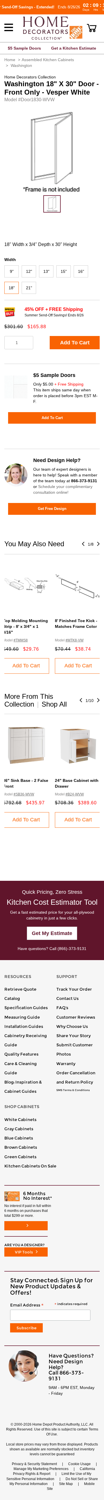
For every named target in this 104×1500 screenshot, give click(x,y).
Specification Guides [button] (26, 1007)
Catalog (12, 998)
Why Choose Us (72, 1026)
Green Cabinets (20, 1156)
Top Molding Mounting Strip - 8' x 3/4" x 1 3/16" (25, 626)
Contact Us (67, 998)
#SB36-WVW (24, 794)
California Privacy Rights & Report (54, 1471)
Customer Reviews (75, 1017)
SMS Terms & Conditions (73, 1090)
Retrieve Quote (20, 989)
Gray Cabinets (18, 1128)
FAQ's (62, 1007)
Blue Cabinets (18, 1138)
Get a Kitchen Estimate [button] (73, 48)
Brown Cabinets (20, 1147)
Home (9, 59)
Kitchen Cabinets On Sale (30, 1166)
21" (29, 288)
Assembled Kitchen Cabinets (48, 59)
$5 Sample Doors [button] (24, 48)
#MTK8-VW (74, 640)
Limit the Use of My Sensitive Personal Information (48, 1476)
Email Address (48, 1305)
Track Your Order (74, 989)
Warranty (65, 1063)
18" (12, 288)
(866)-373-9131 (71, 948)
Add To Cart (75, 343)
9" (12, 271)
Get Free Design (52, 508)
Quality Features (21, 1054)
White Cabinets (20, 1119)
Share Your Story (73, 1035)
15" (64, 271)
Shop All (54, 704)
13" (46, 271)
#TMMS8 (21, 640)
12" (29, 271)
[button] (92, 28)
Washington (21, 65)
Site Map (66, 1484)
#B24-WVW (75, 794)
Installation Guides (23, 1026)
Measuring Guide (22, 1017)
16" (81, 271)
